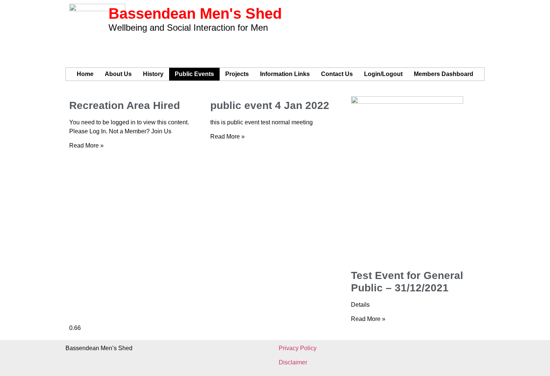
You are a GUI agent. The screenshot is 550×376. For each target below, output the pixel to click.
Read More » (86, 145)
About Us (118, 74)
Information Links (285, 74)
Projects (237, 74)
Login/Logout (383, 74)
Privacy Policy (298, 348)
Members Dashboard (443, 74)
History (153, 74)
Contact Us (337, 74)
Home (85, 74)
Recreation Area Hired (124, 105)
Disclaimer (293, 362)
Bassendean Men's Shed (195, 13)
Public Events (194, 74)
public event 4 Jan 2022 (269, 105)
